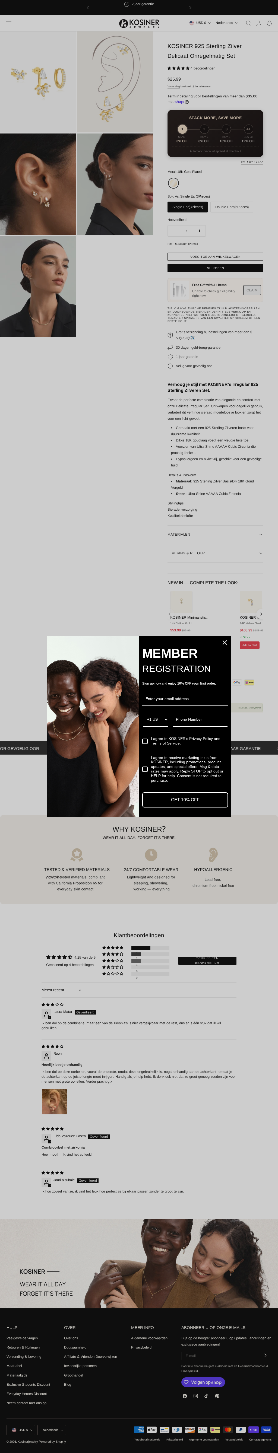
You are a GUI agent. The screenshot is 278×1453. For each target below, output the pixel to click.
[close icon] (224, 642)
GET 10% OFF (185, 799)
